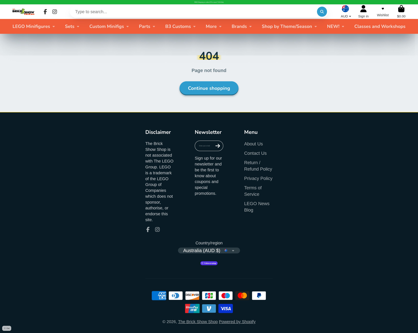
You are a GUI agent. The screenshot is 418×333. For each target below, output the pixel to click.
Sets (69, 26)
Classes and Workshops (379, 26)
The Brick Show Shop (198, 321)
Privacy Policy (258, 178)
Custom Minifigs (106, 26)
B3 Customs (178, 26)
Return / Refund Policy (258, 166)
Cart (401, 11)
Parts (144, 26)
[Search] (322, 12)
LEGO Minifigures (31, 26)
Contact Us (255, 153)
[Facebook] (45, 11)
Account (363, 11)
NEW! (333, 26)
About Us (253, 143)
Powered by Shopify (237, 321)
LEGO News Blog (257, 207)
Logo (23, 11)
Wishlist (383, 11)
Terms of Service (253, 191)
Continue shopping (209, 88)
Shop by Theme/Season (287, 26)
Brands (239, 26)
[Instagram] (54, 11)
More (211, 26)
